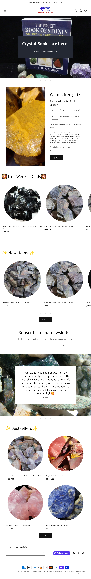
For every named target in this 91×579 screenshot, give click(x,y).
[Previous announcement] (4, 2)
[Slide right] (50, 239)
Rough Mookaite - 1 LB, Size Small (57, 476)
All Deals (56, 158)
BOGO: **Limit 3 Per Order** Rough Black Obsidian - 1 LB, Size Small (22, 227)
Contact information (79, 574)
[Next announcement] (86, 2)
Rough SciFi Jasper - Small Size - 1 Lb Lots (15, 303)
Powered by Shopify (36, 571)
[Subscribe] (62, 345)
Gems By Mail (26, 571)
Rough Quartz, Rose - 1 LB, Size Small (18, 525)
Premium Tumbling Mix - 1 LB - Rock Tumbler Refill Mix (23, 476)
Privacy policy (48, 571)
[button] (4, 10)
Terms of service (69, 571)
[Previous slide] (40, 80)
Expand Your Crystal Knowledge (45, 51)
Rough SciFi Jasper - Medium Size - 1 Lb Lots (58, 226)
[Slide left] (40, 239)
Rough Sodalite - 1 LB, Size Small (57, 525)
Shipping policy (81, 571)
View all (45, 320)
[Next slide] (50, 80)
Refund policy (59, 571)
